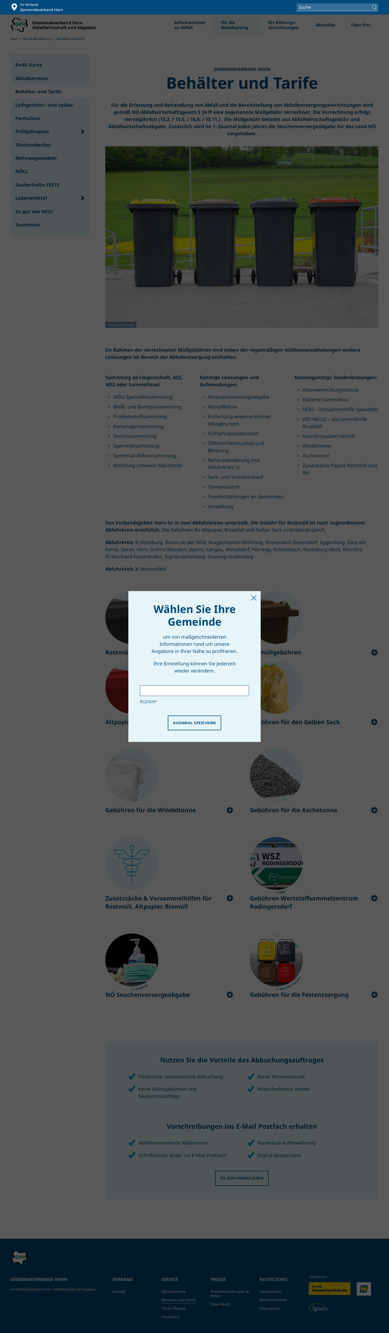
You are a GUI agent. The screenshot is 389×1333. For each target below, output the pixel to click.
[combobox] (337, 7)
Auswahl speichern (194, 722)
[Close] (254, 598)
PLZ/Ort (148, 701)
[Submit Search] (375, 7)
